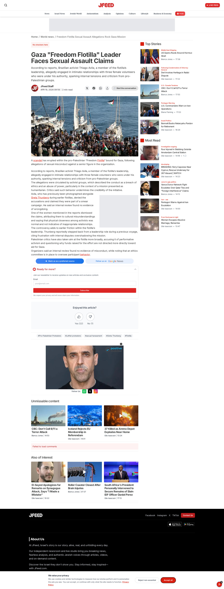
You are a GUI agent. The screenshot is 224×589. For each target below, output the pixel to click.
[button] (121, 344)
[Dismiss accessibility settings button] (221, 582)
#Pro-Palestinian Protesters (49, 336)
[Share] (107, 88)
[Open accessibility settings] (219, 584)
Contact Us (188, 515)
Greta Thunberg (40, 197)
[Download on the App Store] (175, 524)
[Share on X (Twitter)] (87, 88)
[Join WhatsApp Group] (84, 391)
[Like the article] (79, 317)
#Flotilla (128, 336)
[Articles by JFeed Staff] (34, 88)
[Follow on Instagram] (96, 391)
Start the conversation (126, 88)
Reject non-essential (147, 580)
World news (47, 36)
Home (34, 36)
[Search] (5, 5)
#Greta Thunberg (113, 336)
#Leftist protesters (73, 336)
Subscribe (84, 290)
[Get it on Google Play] (189, 524)
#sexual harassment (93, 336)
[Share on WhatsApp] (100, 88)
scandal (38, 160)
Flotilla (100, 160)
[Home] (106, 5)
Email (35, 279)
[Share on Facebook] (93, 88)
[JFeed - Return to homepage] (36, 515)
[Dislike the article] (90, 317)
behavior (85, 254)
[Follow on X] (90, 391)
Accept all (168, 580)
